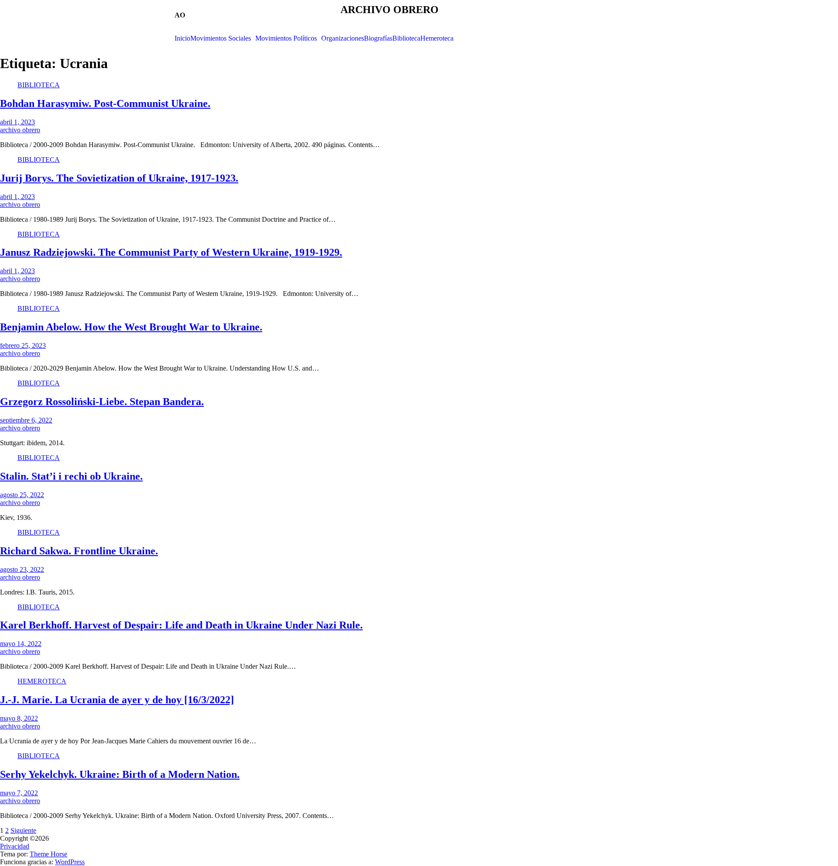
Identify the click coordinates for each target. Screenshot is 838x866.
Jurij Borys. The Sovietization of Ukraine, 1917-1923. (119, 178)
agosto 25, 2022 (22, 494)
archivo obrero (20, 130)
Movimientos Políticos (286, 38)
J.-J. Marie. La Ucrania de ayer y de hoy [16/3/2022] (117, 699)
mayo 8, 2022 (19, 718)
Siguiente (23, 830)
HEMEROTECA (41, 681)
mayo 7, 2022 (19, 793)
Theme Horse (48, 854)
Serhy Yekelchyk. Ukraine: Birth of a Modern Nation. (120, 774)
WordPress (70, 862)
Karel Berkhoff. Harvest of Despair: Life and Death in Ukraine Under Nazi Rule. (181, 625)
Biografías (378, 38)
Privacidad (14, 846)
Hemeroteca (436, 38)
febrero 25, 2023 (23, 345)
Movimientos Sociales (220, 38)
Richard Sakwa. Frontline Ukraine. (79, 551)
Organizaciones (342, 38)
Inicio (182, 38)
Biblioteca (406, 38)
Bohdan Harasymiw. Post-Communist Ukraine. (105, 103)
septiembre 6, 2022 (26, 420)
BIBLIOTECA (38, 85)
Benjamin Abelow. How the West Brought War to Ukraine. (131, 327)
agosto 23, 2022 (22, 569)
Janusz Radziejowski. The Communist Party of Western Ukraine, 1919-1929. (171, 252)
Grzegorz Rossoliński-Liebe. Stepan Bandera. (102, 401)
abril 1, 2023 (17, 122)
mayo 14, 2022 (20, 643)
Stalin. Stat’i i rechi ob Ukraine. (71, 476)
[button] (222, 38)
